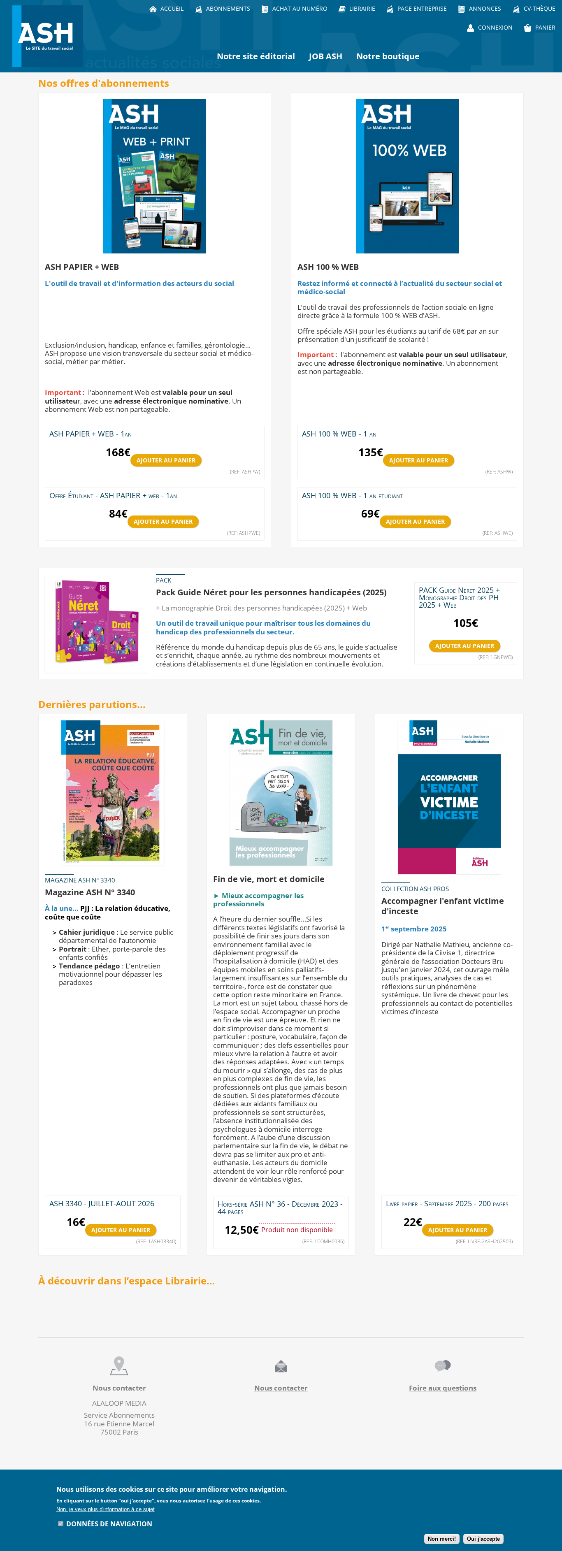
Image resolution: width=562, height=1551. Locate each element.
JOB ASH (325, 56)
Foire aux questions (442, 1388)
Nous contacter (281, 1388)
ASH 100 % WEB (328, 266)
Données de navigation (109, 1523)
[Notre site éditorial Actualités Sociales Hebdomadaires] (49, 36)
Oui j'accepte (483, 1539)
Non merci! (442, 1539)
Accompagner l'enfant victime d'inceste (442, 906)
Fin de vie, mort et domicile (269, 879)
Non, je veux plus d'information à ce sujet (105, 1509)
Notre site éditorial (256, 56)
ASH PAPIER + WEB (82, 266)
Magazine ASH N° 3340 (90, 892)
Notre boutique (388, 56)
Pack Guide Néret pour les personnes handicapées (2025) (271, 592)
